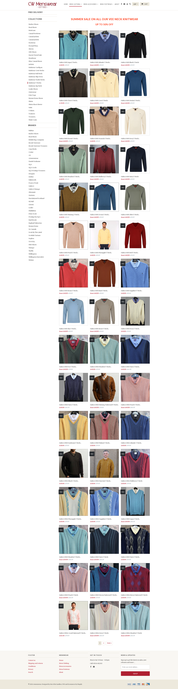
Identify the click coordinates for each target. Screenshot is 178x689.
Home (66, 4)
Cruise (31, 152)
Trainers (32, 114)
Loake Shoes (33, 89)
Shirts (31, 101)
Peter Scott (33, 214)
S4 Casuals (32, 229)
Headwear (32, 58)
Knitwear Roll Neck (35, 74)
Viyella (31, 251)
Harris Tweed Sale (35, 55)
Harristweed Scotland (36, 198)
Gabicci (31, 186)
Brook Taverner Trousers (38, 146)
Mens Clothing (76, 4)
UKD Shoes (32, 245)
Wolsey (31, 260)
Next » (109, 643)
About (117, 4)
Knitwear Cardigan (35, 67)
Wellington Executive (36, 257)
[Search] (130, 4)
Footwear (32, 43)
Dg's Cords (32, 167)
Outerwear (32, 92)
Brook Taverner (34, 143)
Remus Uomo (33, 226)
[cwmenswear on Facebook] (121, 4)
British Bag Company (36, 140)
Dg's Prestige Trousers (37, 171)
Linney (31, 204)
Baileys (31, 130)
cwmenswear (33, 158)
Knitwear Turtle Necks (37, 80)
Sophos (31, 238)
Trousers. (32, 117)
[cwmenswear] (42, 5)
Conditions (32, 666)
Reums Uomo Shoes (36, 98)
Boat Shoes (33, 27)
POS (63, 684)
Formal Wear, (33, 46)
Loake (31, 208)
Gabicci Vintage (34, 189)
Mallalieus (32, 211)
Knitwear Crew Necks (36, 70)
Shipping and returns (35, 663)
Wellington (33, 254)
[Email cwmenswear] (124, 4)
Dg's (30, 164)
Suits (30, 107)
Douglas (32, 174)
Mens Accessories (91, 4)
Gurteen (32, 195)
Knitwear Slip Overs (36, 77)
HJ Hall (31, 201)
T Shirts (31, 111)
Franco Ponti (33, 183)
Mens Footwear (106, 4)
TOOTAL (32, 241)
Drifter (31, 177)
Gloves (31, 49)
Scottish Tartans (34, 235)
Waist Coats (33, 120)
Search (30, 672)
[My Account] (127, 4)
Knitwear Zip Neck (35, 86)
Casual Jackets (34, 37)
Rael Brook (33, 220)
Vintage (31, 248)
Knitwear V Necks (35, 83)
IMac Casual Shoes (35, 61)
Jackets (31, 64)
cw (30, 155)
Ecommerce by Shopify (75, 684)
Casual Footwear (34, 33)
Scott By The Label (35, 232)
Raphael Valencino (35, 223)
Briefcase (32, 30)
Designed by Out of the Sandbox (52, 684)
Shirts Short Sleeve (35, 104)
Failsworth (32, 180)
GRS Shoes (32, 52)
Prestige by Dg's (34, 217)
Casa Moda (32, 149)
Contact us (31, 660)
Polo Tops (32, 95)
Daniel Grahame (34, 161)
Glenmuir (32, 192)
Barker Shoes (33, 24)
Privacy (30, 669)
